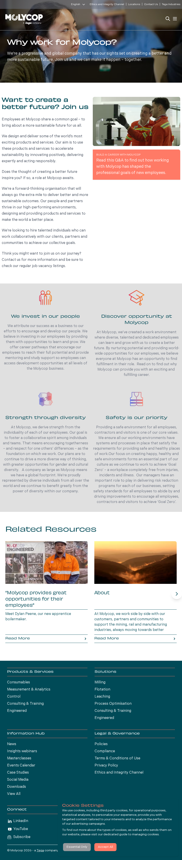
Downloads (16, 787)
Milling (100, 682)
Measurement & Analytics (28, 689)
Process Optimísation (113, 704)
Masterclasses (19, 758)
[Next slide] (176, 594)
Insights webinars (22, 751)
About (102, 593)
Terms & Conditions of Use (117, 758)
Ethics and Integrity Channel (107, 4)
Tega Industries (171, 4)
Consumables (18, 682)
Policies (101, 744)
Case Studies (18, 772)
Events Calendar (21, 765)
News (11, 744)
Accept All (105, 847)
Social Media (17, 780)
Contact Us (151, 4)
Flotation (102, 689)
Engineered (17, 711)
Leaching (102, 696)
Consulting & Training (25, 704)
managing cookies (145, 834)
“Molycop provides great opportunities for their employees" (36, 599)
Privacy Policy (106, 765)
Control (13, 696)
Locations (134, 4)
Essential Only (77, 847)
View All (13, 794)
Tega (40, 850)
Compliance (105, 751)
